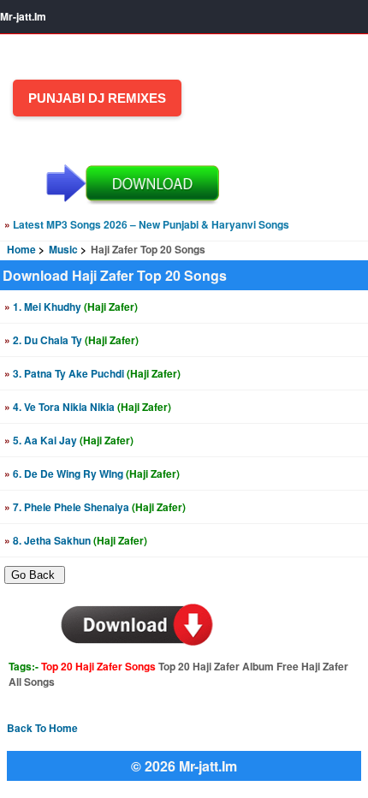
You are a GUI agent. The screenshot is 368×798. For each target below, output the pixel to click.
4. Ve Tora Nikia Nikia (87, 406)
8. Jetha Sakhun (75, 540)
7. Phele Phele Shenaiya (95, 507)
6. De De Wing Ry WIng (92, 473)
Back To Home (42, 727)
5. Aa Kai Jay (69, 440)
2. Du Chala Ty (71, 340)
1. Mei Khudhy (71, 306)
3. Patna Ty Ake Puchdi (92, 373)
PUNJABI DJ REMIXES (97, 98)
